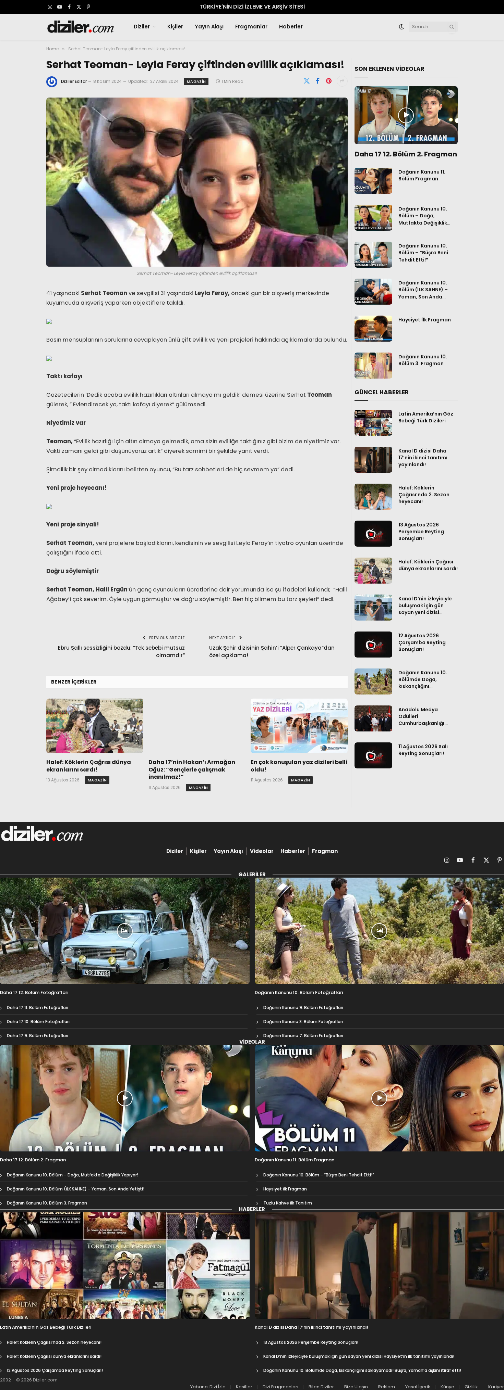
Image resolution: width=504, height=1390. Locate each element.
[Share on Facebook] (318, 81)
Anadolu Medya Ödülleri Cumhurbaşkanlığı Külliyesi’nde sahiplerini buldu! (427, 716)
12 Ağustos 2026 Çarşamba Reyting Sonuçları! (422, 642)
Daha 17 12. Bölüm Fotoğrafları (34, 993)
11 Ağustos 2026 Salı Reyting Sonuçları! (423, 750)
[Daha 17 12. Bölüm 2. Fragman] (406, 115)
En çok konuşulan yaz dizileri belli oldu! (299, 766)
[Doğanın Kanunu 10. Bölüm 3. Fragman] (373, 366)
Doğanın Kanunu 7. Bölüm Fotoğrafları (303, 1035)
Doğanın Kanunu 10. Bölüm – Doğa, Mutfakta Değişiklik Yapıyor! (422, 215)
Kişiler (175, 26)
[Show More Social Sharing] (342, 81)
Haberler (291, 26)
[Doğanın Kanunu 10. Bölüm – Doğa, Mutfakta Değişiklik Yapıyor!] (373, 218)
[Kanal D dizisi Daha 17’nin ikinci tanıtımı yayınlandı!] (373, 460)
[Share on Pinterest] (329, 81)
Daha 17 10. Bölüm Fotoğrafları (38, 1021)
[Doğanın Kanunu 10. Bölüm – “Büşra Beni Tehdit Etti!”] (373, 255)
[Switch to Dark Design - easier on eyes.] (401, 26)
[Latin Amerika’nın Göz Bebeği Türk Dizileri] (373, 423)
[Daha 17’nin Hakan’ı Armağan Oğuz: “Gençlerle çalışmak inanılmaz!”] (196, 726)
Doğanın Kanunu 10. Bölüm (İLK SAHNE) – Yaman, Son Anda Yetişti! (423, 289)
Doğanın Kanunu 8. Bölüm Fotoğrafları (303, 1021)
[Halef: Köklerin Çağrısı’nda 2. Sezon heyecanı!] (373, 497)
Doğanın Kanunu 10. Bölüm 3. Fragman (422, 360)
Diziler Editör (74, 81)
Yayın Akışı (209, 26)
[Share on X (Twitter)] (307, 81)
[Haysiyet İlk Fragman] (373, 329)
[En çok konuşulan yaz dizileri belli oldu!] (299, 726)
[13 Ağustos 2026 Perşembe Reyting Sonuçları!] (373, 534)
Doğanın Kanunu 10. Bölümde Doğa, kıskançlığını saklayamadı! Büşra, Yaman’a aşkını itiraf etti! (424, 679)
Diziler (142, 26)
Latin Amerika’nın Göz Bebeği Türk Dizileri (425, 417)
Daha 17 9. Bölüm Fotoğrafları (37, 1035)
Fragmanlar (251, 26)
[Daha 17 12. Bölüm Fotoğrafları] (125, 931)
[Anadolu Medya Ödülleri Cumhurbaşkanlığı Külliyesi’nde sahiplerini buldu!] (373, 718)
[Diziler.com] (81, 27)
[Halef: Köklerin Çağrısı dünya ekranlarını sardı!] (94, 726)
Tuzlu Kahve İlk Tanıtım (287, 1203)
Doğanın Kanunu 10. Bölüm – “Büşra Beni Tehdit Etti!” (423, 252)
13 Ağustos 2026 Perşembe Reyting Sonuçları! (421, 531)
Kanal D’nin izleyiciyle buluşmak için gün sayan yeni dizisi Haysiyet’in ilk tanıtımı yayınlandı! (426, 605)
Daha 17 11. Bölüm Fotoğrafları (37, 1007)
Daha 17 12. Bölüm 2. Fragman (406, 154)
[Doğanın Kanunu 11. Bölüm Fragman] (373, 181)
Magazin (196, 81)
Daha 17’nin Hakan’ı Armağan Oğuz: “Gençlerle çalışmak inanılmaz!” (191, 769)
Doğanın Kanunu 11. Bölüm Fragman (421, 175)
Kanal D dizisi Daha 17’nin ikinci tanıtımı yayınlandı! (422, 457)
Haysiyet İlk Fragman (424, 319)
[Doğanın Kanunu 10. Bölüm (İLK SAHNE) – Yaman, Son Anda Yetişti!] (373, 292)
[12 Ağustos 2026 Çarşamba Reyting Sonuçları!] (373, 645)
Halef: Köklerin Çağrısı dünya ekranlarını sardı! (88, 766)
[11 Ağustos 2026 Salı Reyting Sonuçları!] (373, 755)
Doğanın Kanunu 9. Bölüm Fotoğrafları (303, 1007)
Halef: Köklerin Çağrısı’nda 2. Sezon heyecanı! (423, 494)
